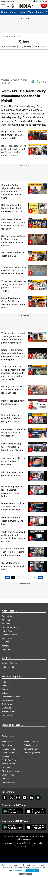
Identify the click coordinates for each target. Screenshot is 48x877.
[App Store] (35, 811)
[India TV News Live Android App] (12, 811)
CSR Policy (17, 846)
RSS (33, 846)
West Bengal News (32, 752)
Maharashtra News (32, 741)
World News (7, 685)
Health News (7, 715)
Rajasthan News (31, 745)
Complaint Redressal (11, 627)
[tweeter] (11, 797)
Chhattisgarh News (10, 771)
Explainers (6, 708)
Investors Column (9, 635)
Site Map (8, 843)
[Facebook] (4, 797)
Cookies (5, 865)
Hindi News (7, 638)
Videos (13, 12)
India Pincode (8, 667)
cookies (18, 870)
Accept (32, 870)
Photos (5, 689)
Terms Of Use (22, 843)
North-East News (9, 760)
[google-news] (38, 797)
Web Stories (7, 649)
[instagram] (18, 797)
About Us (6, 620)
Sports (39, 12)
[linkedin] (31, 797)
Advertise (6, 623)
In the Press (7, 631)
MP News (6, 756)
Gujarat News (8, 775)
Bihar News (7, 741)
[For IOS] (35, 827)
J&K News (6, 778)
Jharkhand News (9, 752)
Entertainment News (11, 697)
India (22, 12)
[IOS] (34, 1)
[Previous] (7, 577)
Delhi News (7, 745)
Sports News (7, 700)
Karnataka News (9, 782)
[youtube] (24, 797)
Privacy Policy (37, 843)
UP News (6, 767)
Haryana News (8, 749)
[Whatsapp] (38, 81)
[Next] (40, 577)
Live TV (5, 642)
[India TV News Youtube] (46, 1)
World (30, 12)
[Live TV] (44, 6)
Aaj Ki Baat (25, 46)
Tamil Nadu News (9, 764)
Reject (25, 874)
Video (11, 36)
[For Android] (12, 827)
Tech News (7, 704)
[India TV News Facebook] (41, 1)
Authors (5, 646)
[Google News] (32, 81)
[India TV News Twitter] (43, 1)
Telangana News (31, 749)
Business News (8, 711)
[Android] (37, 1)
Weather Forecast (9, 663)
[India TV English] (26, 6)
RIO (27, 846)
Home (4, 12)
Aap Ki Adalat (9, 46)
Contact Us (7, 616)
